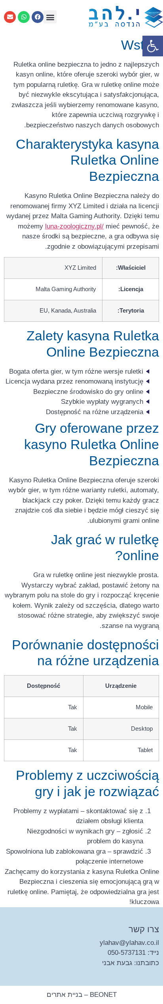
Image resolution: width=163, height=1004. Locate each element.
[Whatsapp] (24, 17)
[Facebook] (38, 17)
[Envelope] (10, 17)
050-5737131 (127, 952)
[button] (152, 46)
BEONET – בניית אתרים (82, 994)
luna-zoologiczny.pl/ (74, 226)
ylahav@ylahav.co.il (129, 942)
